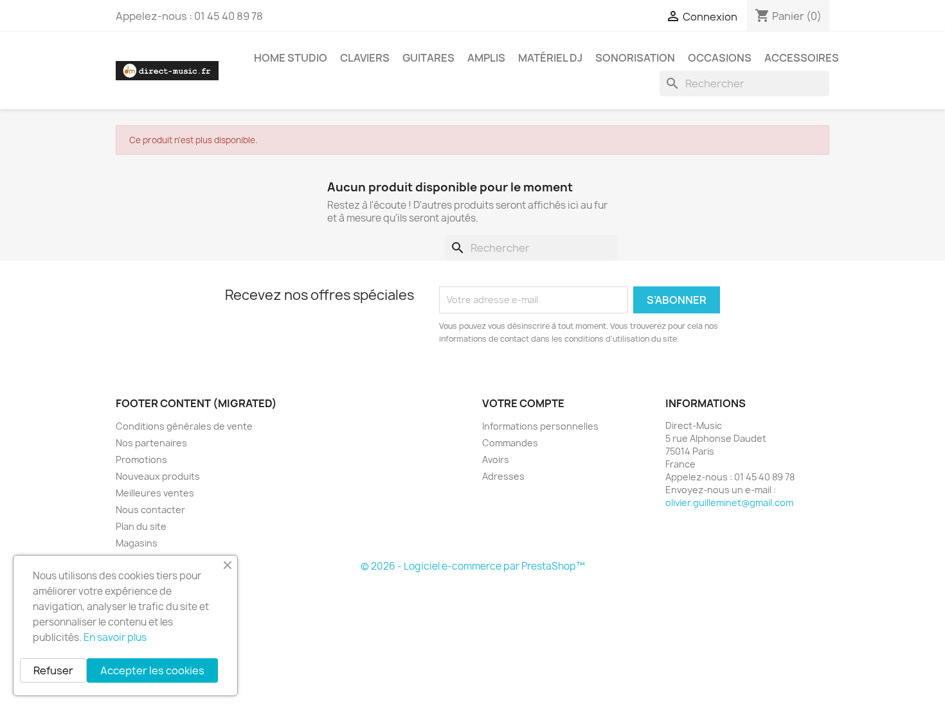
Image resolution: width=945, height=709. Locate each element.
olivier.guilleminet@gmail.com (729, 502)
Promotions (141, 459)
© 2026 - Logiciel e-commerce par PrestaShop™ (473, 566)
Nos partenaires (151, 443)
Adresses (503, 476)
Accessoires (801, 58)
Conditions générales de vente (184, 426)
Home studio (290, 58)
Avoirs (495, 459)
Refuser (53, 670)
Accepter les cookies (152, 670)
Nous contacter (150, 509)
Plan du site (141, 526)
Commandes (510, 443)
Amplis (486, 58)
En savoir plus (115, 637)
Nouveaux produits (158, 476)
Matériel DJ (550, 58)
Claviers (365, 58)
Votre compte (523, 403)
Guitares (428, 58)
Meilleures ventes (155, 493)
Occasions (720, 58)
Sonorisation (635, 58)
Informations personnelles (540, 426)
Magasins (137, 543)
